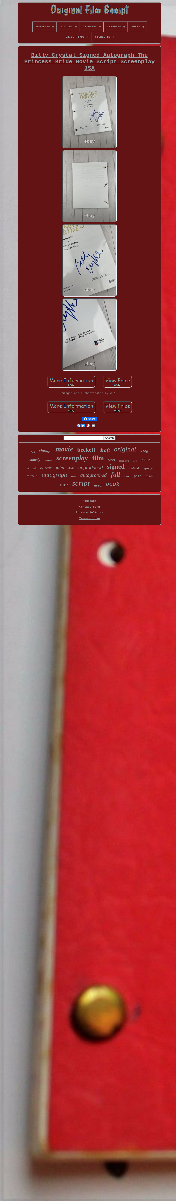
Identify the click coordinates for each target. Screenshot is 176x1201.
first (33, 452)
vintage (45, 450)
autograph (54, 474)
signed (116, 466)
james (48, 460)
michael (31, 468)
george (148, 468)
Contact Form (89, 506)
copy (73, 476)
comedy (34, 460)
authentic (134, 468)
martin (32, 475)
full (115, 474)
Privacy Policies (89, 512)
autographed (93, 475)
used (98, 485)
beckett (86, 450)
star (126, 476)
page (137, 476)
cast (135, 460)
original (125, 449)
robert (146, 459)
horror (46, 467)
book (113, 484)
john (60, 467)
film (98, 458)
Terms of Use (89, 518)
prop (149, 476)
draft (105, 450)
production (124, 461)
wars (111, 460)
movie (64, 449)
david (71, 468)
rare (64, 484)
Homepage (89, 501)
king (144, 451)
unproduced (90, 467)
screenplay (72, 458)
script (81, 483)
